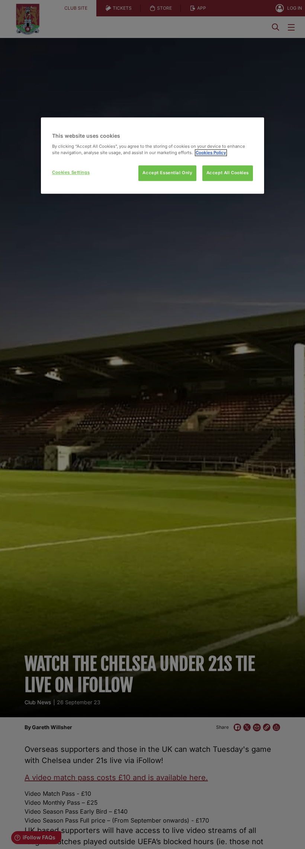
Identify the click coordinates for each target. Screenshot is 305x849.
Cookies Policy (211, 152)
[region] (152, 156)
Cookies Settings (71, 172)
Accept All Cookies (227, 172)
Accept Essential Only (167, 172)
